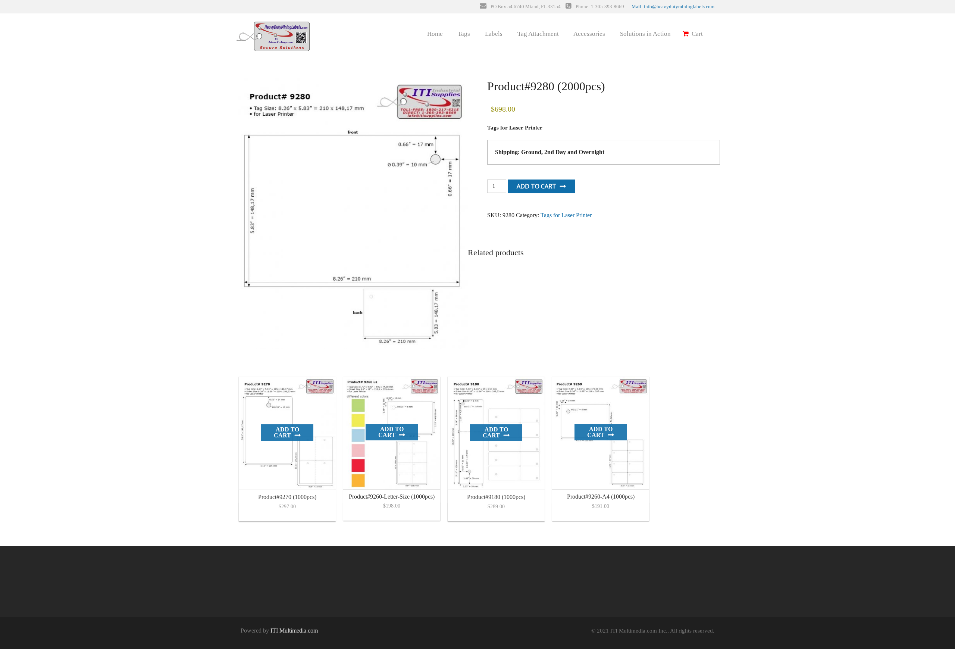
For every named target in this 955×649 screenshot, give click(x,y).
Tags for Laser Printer (566, 215)
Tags (463, 33)
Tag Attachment (537, 33)
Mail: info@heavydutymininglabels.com (673, 6)
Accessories (588, 33)
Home (434, 33)
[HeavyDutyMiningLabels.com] (272, 32)
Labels (492, 33)
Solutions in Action (645, 33)
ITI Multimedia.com (294, 630)
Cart (696, 33)
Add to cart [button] (286, 432)
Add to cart (536, 186)
